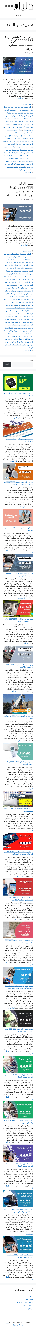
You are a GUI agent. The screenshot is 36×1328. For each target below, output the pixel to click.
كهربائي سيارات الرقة (26, 167)
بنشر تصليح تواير (27, 265)
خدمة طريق (13, 313)
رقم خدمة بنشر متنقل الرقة (16, 155)
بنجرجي (30, 116)
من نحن (30, 1308)
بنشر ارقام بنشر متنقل (12, 257)
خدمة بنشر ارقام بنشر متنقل (15, 308)
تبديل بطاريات (8, 276)
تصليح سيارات (10, 288)
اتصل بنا (30, 1296)
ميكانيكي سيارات (12, 167)
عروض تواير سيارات (20, 328)
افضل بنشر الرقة (23, 110)
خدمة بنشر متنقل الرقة (19, 147)
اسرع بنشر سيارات (24, 107)
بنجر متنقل (10, 113)
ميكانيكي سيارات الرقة (25, 170)
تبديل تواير (18, 127)
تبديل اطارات (28, 124)
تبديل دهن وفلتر (28, 130)
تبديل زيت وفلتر (16, 130)
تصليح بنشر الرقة (19, 135)
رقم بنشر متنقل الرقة (19, 325)
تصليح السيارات (9, 133)
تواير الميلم (12, 291)
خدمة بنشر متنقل (23, 313)
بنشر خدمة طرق (18, 268)
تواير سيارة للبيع (28, 305)
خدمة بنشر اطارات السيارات (23, 311)
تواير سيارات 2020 (12, 302)
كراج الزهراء (9, 328)
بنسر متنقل (25, 257)
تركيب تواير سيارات (22, 288)
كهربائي (21, 333)
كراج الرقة (16, 161)
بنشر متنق (25, 271)
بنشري (6, 121)
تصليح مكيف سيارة (23, 138)
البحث (31, 360)
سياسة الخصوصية (27, 1305)
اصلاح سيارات (12, 107)
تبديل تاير (26, 127)
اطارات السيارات (13, 254)
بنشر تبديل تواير (10, 262)
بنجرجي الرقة (22, 116)
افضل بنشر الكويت (11, 110)
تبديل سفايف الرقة (21, 133)
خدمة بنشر (29, 308)
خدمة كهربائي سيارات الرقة (18, 150)
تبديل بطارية (29, 279)
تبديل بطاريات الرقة (17, 124)
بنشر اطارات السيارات (25, 259)
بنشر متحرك (17, 118)
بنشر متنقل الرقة (15, 121)
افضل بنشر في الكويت (25, 113)
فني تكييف (24, 161)
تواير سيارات (23, 302)
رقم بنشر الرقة (21, 319)
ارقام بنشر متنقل (25, 254)
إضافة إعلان (29, 1299)
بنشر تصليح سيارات (14, 265)
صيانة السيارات (13, 158)
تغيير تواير (26, 144)
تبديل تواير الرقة (9, 127)
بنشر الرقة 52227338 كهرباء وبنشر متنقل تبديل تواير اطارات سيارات (19, 189)
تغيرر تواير (29, 291)
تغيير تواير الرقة (16, 144)
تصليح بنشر (29, 135)
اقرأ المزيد (19, 98)
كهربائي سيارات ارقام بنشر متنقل (22, 336)
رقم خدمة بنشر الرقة (18, 153)
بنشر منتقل (17, 276)
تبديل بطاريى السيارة (17, 279)
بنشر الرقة (14, 116)
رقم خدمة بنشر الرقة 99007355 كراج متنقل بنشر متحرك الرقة (18, 42)
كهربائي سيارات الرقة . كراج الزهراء (17, 342)
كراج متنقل (22, 331)
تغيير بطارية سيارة (22, 141)
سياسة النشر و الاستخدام (25, 1302)
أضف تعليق (27, 173)
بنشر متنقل (27, 104)
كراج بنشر (30, 331)
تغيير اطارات (21, 291)
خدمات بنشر (10, 305)
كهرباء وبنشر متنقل (22, 164)
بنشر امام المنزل (22, 262)
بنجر (16, 113)
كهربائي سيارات (10, 164)
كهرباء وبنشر (13, 331)
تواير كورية (18, 305)
